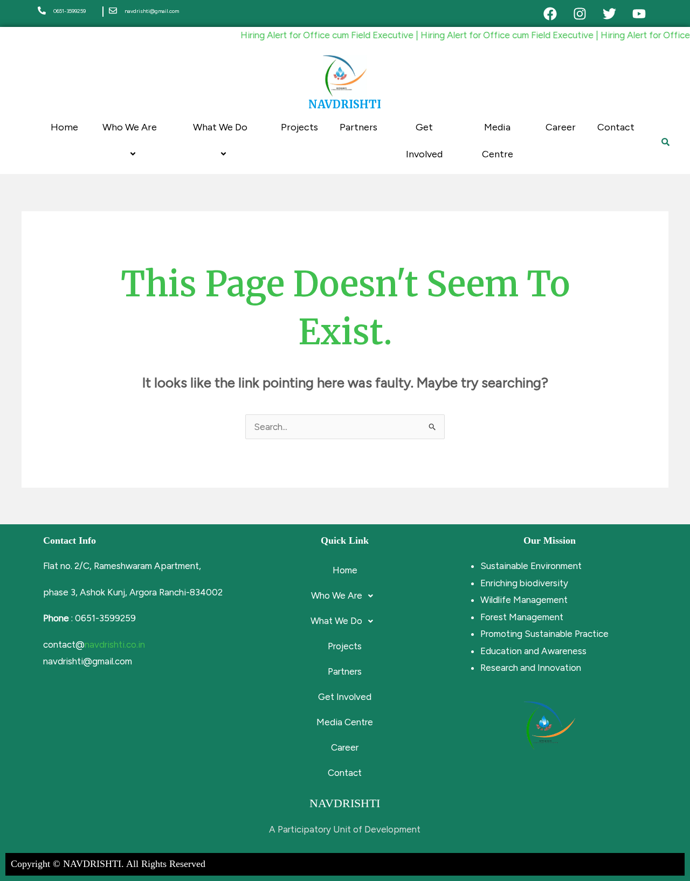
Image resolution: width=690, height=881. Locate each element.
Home (64, 127)
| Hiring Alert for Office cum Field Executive (493, 35)
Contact (615, 127)
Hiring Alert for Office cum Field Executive (316, 35)
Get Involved (424, 140)
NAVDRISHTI (344, 104)
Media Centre (497, 140)
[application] (161, 127)
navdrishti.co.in (115, 644)
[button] (345, 595)
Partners (358, 127)
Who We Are (129, 127)
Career (561, 127)
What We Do (220, 127)
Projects (299, 127)
